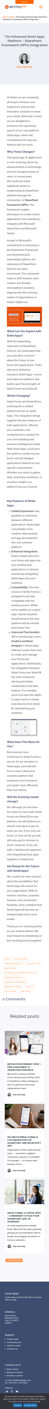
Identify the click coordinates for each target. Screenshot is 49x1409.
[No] (46, 1401)
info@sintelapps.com (21, 1380)
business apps (20, 959)
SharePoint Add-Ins (13, 977)
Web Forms (26, 991)
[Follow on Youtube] (17, 1391)
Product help (12, 1339)
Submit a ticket (13, 1345)
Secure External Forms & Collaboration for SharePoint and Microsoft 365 (24, 1141)
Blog (12, 17)
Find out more (30, 1405)
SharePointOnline (12, 987)
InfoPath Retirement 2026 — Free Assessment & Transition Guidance (24, 1067)
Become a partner (15, 1375)
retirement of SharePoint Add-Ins (20, 973)
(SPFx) (7, 959)
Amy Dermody (24, 66)
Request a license (15, 1372)
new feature (10, 968)
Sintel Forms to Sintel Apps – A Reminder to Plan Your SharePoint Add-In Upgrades (24, 1217)
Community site (14, 1342)
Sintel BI (30, 987)
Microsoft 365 (33, 963)
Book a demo (12, 1369)
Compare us (12, 1348)
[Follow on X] (12, 1391)
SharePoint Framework (15, 982)
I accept (17, 1405)
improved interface (13, 963)
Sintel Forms (10, 991)
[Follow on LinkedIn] (7, 1391)
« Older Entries (14, 1260)
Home (5, 17)
